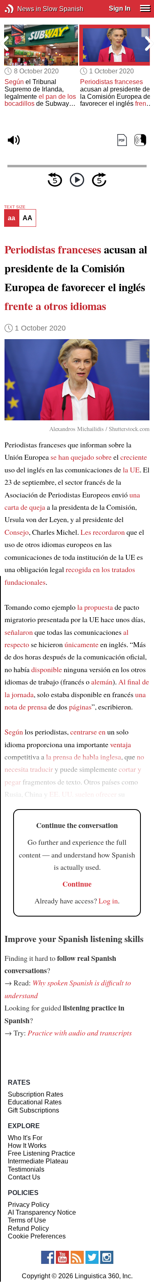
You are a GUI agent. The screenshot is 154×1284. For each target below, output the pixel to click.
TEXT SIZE (14, 207)
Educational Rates (35, 1102)
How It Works (27, 1145)
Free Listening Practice (41, 1153)
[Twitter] (92, 1257)
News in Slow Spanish (21, 8)
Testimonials (26, 1169)
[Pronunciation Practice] (140, 140)
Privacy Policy (28, 1204)
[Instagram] (106, 1257)
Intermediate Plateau (38, 1161)
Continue (77, 883)
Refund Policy (28, 1228)
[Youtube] (62, 1257)
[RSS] (77, 1257)
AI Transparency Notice (42, 1212)
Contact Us (24, 1177)
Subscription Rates (35, 1094)
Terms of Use (27, 1220)
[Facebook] (47, 1257)
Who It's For (25, 1137)
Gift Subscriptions (33, 1110)
